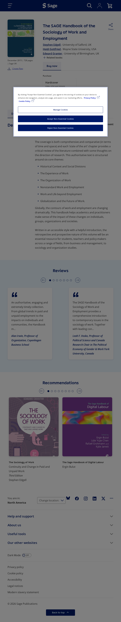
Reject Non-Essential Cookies (60, 128)
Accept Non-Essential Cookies (60, 118)
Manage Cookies (60, 109)
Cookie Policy (25, 101)
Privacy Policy (90, 98)
